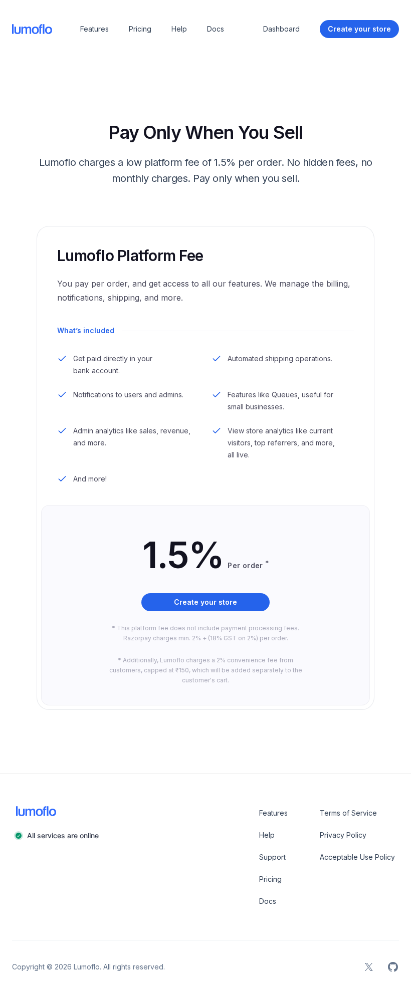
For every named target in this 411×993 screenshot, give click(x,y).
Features (94, 29)
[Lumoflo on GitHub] (393, 967)
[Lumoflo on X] (369, 967)
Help (179, 29)
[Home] (32, 29)
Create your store (205, 602)
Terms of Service (348, 813)
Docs (215, 29)
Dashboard (281, 29)
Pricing (140, 29)
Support (272, 857)
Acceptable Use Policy (357, 857)
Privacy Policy (343, 835)
